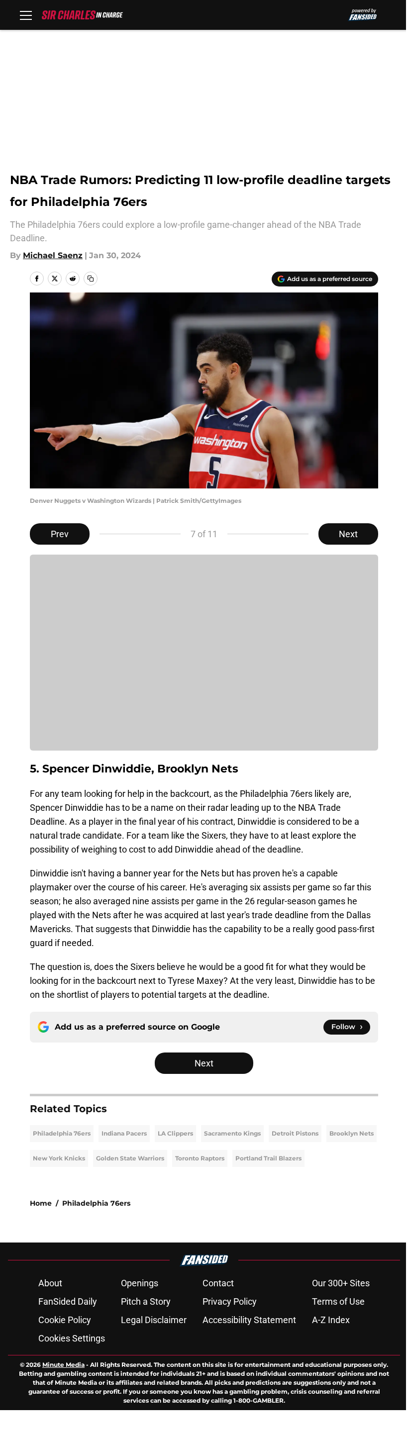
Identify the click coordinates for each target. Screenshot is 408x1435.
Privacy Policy (230, 1301)
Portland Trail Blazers (268, 1158)
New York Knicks (59, 1158)
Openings (139, 1283)
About (50, 1283)
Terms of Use (338, 1301)
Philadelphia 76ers (62, 1133)
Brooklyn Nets (351, 1133)
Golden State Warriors (130, 1158)
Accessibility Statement (249, 1320)
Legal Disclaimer (154, 1320)
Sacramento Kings (232, 1133)
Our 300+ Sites (341, 1283)
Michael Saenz (53, 255)
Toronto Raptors (199, 1158)
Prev (60, 534)
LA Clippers (175, 1133)
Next (348, 534)
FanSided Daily (67, 1301)
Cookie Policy (64, 1320)
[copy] (91, 279)
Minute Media (63, 1364)
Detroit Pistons (295, 1133)
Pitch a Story (146, 1301)
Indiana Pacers (124, 1133)
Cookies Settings (71, 1338)
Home (41, 1203)
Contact (218, 1283)
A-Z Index (331, 1320)
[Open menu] (26, 15)
